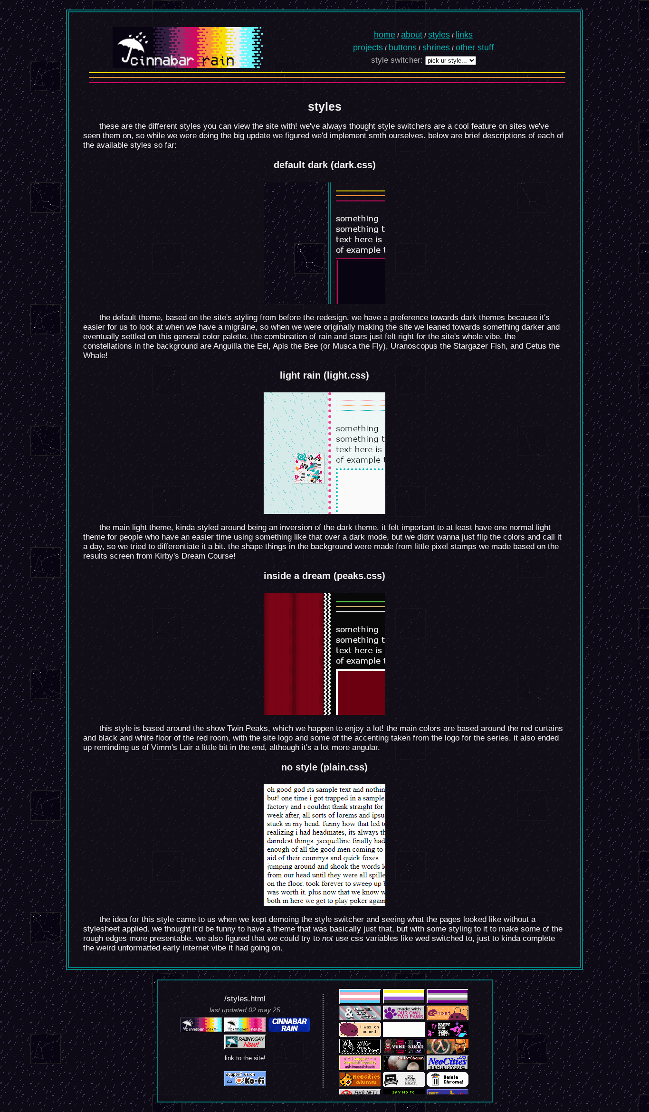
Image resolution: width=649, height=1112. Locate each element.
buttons (403, 47)
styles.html (246, 998)
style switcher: (397, 60)
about (411, 34)
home (384, 34)
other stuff (475, 47)
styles (439, 34)
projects (368, 47)
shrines (436, 47)
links (464, 34)
